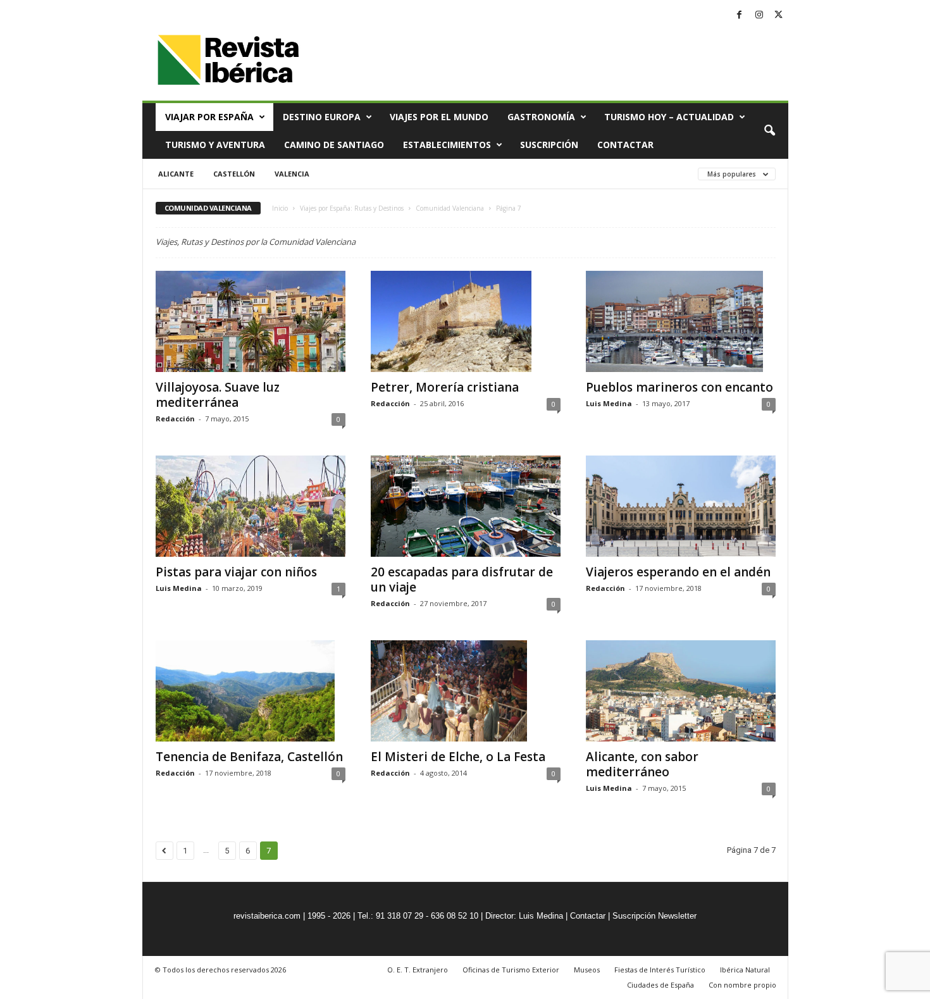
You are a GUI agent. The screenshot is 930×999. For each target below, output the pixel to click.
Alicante (176, 173)
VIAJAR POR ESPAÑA (209, 117)
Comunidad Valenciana (450, 208)
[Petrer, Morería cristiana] (466, 321)
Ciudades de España (660, 985)
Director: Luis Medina (524, 916)
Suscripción (549, 145)
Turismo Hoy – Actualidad (669, 117)
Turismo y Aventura (215, 145)
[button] (769, 131)
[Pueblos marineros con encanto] (681, 321)
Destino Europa (322, 117)
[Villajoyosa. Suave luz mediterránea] (250, 321)
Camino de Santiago (334, 145)
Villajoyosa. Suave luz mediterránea (218, 395)
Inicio (280, 208)
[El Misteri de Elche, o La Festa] (466, 690)
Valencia (292, 173)
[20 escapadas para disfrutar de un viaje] (466, 506)
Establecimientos (447, 145)
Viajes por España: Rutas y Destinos (352, 208)
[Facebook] (739, 15)
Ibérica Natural (745, 969)
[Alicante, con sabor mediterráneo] (681, 690)
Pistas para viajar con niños (236, 572)
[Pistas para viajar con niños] (250, 506)
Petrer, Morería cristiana (445, 387)
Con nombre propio (742, 985)
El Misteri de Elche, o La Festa (458, 756)
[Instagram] (759, 15)
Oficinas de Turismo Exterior (510, 969)
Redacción (175, 418)
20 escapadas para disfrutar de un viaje (462, 579)
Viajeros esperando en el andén (678, 572)
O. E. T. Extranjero (417, 969)
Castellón (234, 173)
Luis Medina (609, 403)
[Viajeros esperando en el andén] (681, 506)
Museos (587, 969)
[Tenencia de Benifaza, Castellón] (250, 690)
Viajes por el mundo (439, 117)
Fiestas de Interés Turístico (659, 969)
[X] (778, 15)
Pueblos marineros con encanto (679, 387)
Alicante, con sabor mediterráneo (642, 764)
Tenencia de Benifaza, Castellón (249, 756)
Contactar (625, 145)
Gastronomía (541, 117)
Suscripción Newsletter (654, 916)
